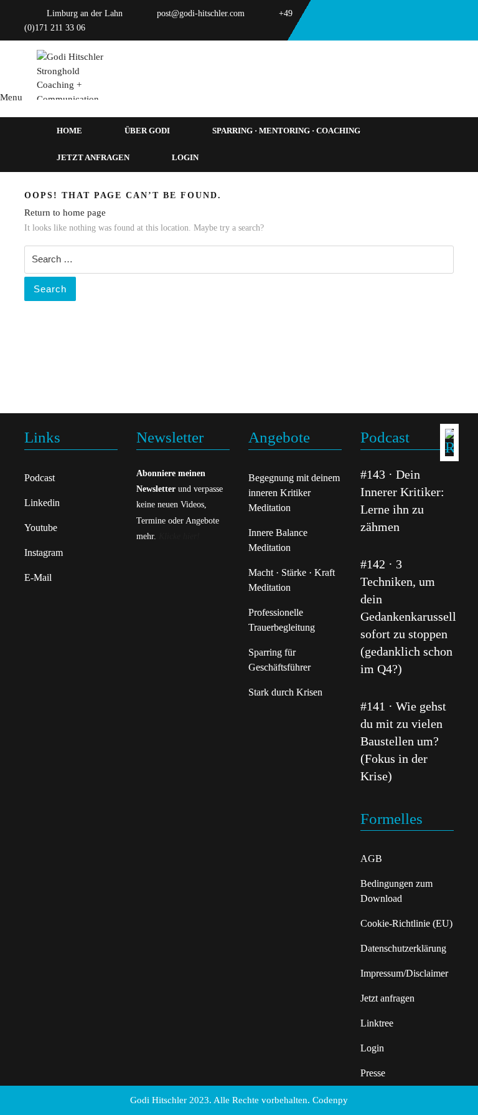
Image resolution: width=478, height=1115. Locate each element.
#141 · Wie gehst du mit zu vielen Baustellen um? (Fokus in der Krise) (403, 741)
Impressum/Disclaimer (404, 973)
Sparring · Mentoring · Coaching (286, 130)
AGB (371, 858)
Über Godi (147, 130)
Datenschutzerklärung (403, 948)
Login (185, 157)
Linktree (376, 1023)
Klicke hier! (179, 536)
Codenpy (330, 1100)
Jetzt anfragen (93, 157)
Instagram (43, 552)
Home (69, 130)
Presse (372, 1073)
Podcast (39, 477)
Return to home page (65, 213)
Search (50, 289)
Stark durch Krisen (285, 692)
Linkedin (42, 502)
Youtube (40, 527)
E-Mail (38, 577)
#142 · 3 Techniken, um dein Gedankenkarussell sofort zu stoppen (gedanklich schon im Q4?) (408, 616)
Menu (11, 97)
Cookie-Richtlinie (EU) (406, 923)
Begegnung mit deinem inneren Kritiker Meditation (294, 492)
